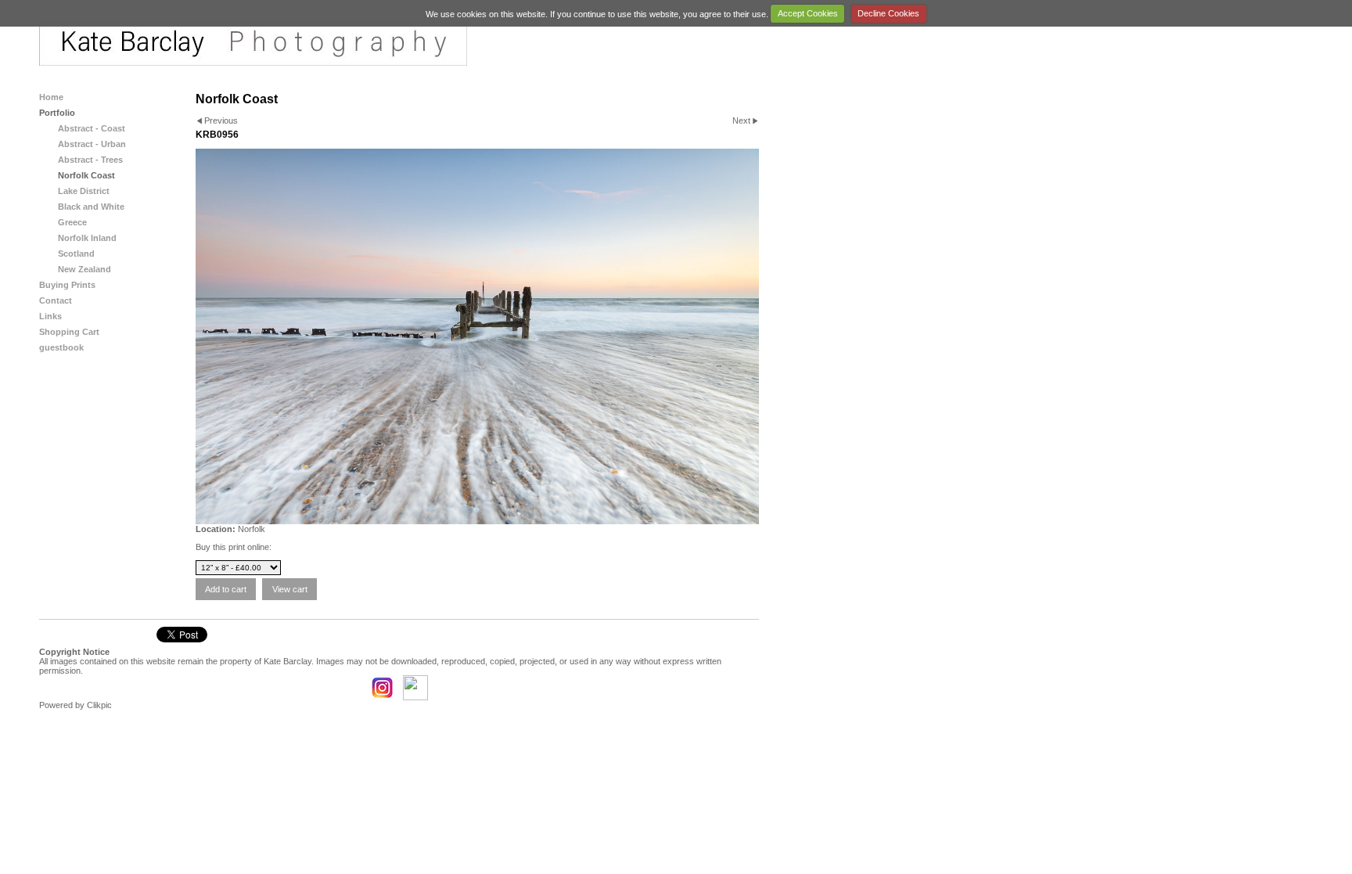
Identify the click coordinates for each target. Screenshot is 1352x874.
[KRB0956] (477, 336)
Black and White (91, 206)
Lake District (84, 191)
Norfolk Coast (86, 175)
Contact (55, 300)
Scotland (76, 253)
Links (50, 316)
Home (51, 97)
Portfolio (57, 112)
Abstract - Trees (90, 159)
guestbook (61, 347)
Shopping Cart (69, 331)
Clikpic (99, 705)
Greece (72, 222)
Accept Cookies (808, 13)
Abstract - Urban (92, 144)
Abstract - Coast (91, 128)
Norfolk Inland (87, 238)
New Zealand (84, 269)
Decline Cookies (888, 13)
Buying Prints (67, 285)
